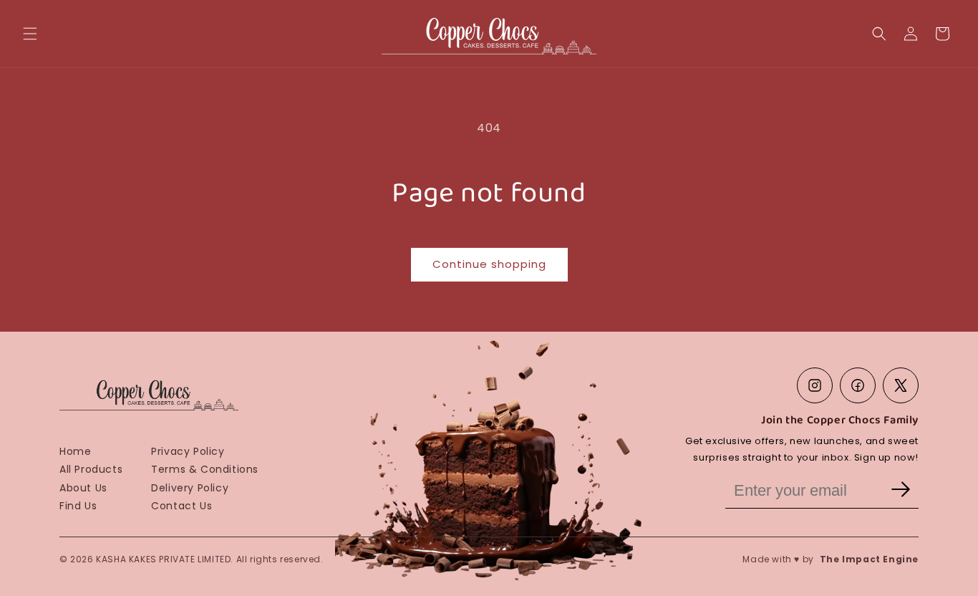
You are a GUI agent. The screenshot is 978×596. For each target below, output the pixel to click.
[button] (30, 33)
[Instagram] (815, 385)
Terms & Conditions (204, 469)
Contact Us (181, 506)
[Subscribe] (901, 491)
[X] (901, 385)
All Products (90, 469)
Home (75, 451)
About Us (83, 488)
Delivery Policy (189, 488)
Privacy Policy (187, 451)
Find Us (78, 506)
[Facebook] (858, 385)
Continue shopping (489, 263)
